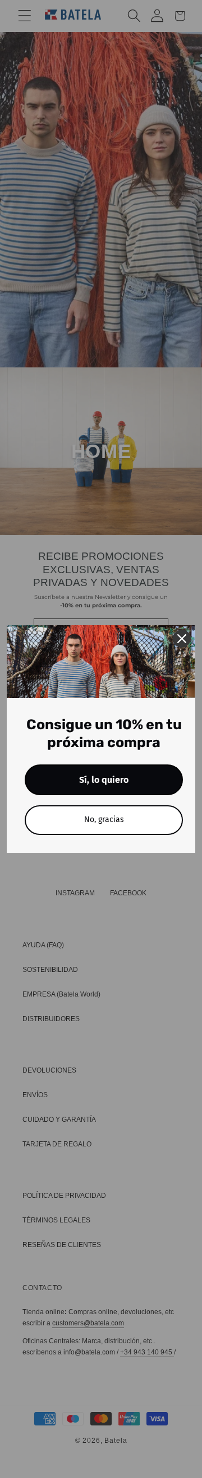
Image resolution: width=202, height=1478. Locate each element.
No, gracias (104, 819)
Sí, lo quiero (103, 780)
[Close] (181, 638)
